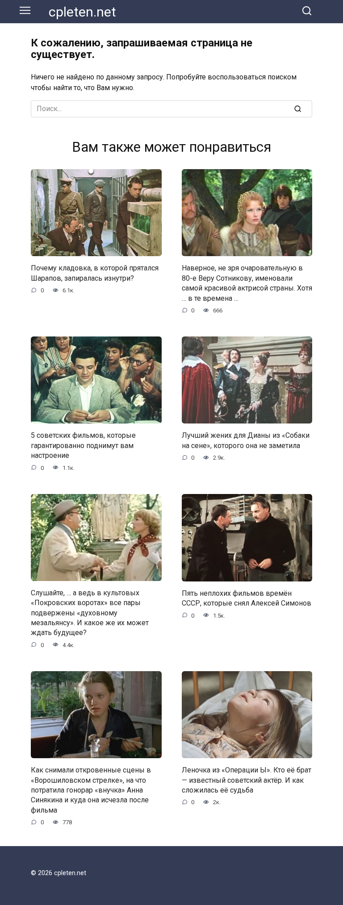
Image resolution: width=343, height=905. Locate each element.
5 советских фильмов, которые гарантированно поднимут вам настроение (83, 445)
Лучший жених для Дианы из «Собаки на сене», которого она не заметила (246, 440)
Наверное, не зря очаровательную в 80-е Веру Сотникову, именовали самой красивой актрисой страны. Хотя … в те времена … (247, 283)
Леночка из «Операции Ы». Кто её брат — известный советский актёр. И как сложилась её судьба (246, 780)
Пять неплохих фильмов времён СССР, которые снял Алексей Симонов (246, 598)
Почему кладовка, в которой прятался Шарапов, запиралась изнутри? (95, 273)
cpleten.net (82, 12)
